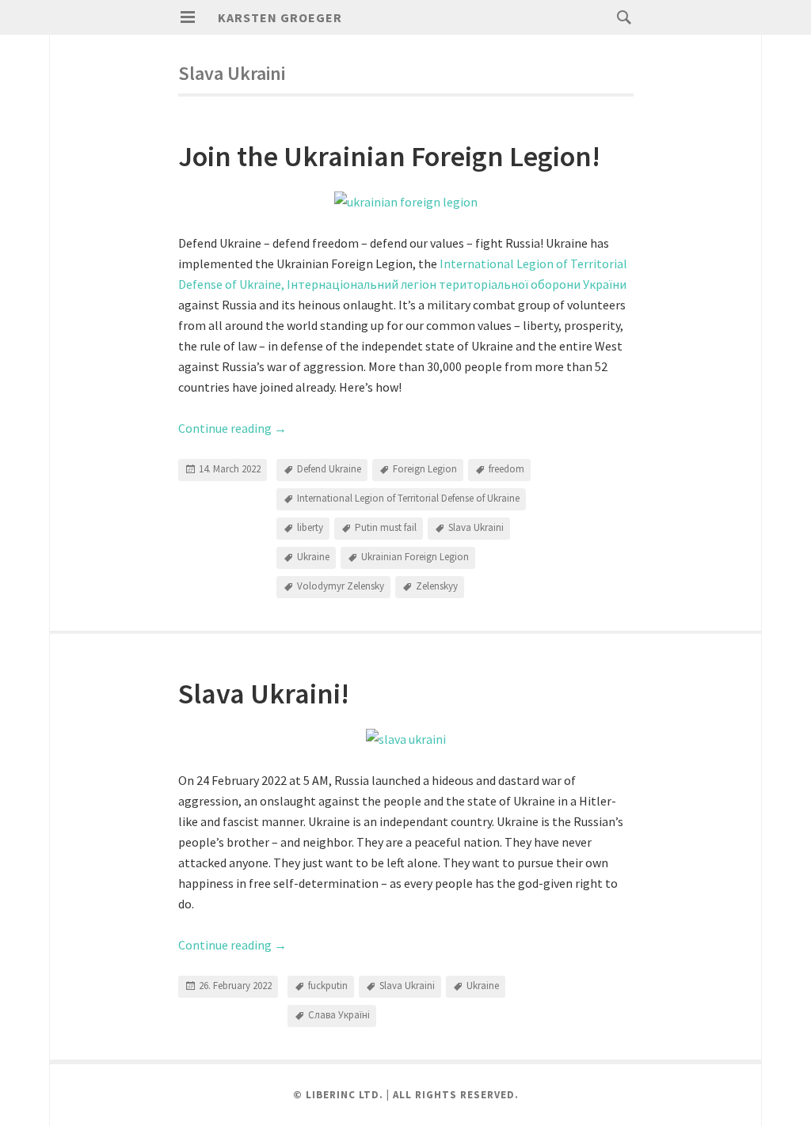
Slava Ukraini (476, 527)
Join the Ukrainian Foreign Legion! (389, 156)
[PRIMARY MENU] (187, 17)
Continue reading (232, 428)
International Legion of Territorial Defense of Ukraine (408, 498)
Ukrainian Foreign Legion (415, 556)
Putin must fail (386, 527)
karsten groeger (280, 17)
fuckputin (328, 985)
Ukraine (313, 556)
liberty (310, 527)
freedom (506, 469)
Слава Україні (339, 1015)
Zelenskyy (437, 586)
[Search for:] (620, 17)
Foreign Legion (425, 469)
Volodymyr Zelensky (340, 586)
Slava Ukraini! (263, 693)
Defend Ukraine (329, 469)
